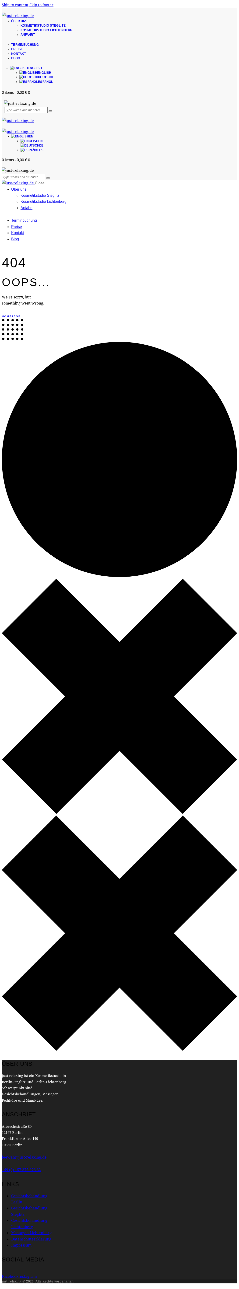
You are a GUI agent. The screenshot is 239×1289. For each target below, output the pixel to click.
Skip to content (15, 4)
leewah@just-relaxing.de (24, 1157)
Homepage (11, 316)
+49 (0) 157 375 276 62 (21, 1169)
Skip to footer (41, 4)
